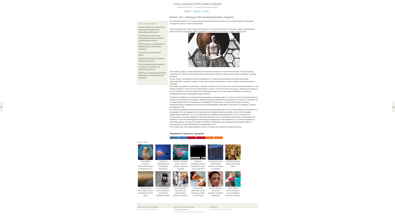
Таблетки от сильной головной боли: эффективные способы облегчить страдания (152, 75)
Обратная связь (213, 207)
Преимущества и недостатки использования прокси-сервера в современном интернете (151, 38)
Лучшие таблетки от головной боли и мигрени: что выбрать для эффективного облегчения (151, 29)
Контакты (175, 207)
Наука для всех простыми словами (197, 4)
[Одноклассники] (214, 137)
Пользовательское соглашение (187, 207)
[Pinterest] (196, 137)
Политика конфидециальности (181, 209)
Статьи (205, 10)
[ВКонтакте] (178, 137)
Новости (197, 10)
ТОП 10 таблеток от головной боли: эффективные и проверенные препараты (151, 46)
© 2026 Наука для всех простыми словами (147, 207)
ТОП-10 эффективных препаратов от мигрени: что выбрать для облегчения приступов (151, 66)
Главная (187, 10)
